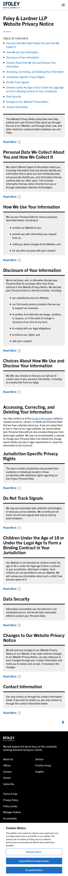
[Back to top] (63, 722)
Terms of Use (10, 793)
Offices (7, 765)
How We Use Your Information (22, 52)
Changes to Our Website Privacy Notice (27, 101)
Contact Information (42, 418)
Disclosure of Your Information (22, 57)
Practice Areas (43, 765)
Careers (7, 771)
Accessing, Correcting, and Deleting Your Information (35, 71)
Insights (39, 771)
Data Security (13, 96)
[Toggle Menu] (63, 5)
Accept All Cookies (33, 870)
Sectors (39, 759)
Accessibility (10, 818)
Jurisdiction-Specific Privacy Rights (25, 76)
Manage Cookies (34, 851)
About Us (8, 759)
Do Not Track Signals (17, 82)
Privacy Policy (10, 800)
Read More (9, 142)
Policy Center (10, 806)
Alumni (7, 777)
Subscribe (8, 783)
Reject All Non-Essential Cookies (34, 861)
